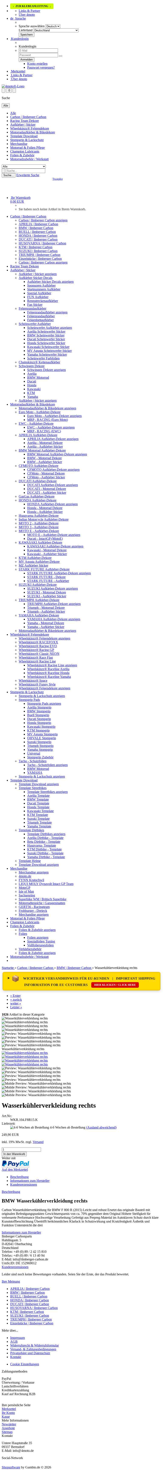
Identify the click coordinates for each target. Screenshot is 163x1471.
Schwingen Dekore (32, 366)
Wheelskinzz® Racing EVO (38, 646)
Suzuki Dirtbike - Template (45, 853)
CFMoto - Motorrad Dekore (46, 473)
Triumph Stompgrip (40, 746)
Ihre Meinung (11, 1281)
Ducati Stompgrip (39, 719)
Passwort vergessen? (41, 67)
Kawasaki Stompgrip (41, 726)
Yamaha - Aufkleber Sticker (45, 627)
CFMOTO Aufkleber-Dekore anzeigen (53, 469)
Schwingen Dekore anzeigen (46, 370)
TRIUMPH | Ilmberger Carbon (39, 255)
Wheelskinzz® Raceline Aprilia (48, 669)
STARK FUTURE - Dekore (46, 577)
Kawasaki (34, 389)
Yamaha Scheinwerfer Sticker (47, 354)
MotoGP (24, 887)
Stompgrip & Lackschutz (27, 140)
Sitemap (7, 1432)
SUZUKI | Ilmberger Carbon (38, 251)
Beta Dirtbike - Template (43, 841)
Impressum (17, 1338)
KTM (31, 393)
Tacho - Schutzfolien (32, 761)
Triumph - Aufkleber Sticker (46, 611)
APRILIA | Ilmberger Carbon (38, 224)
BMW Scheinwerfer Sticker (46, 335)
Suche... (8, 175)
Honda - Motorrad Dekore (44, 508)
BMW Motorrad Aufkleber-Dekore (42, 450)
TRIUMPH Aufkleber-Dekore (39, 600)
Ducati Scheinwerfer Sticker (46, 339)
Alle (13, 113)
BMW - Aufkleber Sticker (44, 462)
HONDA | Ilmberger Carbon (38, 235)
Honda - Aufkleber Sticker (45, 512)
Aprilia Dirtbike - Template (45, 838)
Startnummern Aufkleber (43, 289)
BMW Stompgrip (39, 711)
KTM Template (37, 815)
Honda (31, 385)
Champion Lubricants (24, 151)
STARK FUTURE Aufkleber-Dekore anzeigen (59, 573)
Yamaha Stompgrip (40, 749)
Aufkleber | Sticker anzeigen (38, 274)
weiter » (15, 1003)
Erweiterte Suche (27, 175)
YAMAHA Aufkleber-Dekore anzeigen (53, 619)
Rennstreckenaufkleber (42, 301)
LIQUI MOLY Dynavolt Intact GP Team (46, 884)
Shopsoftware (11, 1467)
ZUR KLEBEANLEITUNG (32, 6)
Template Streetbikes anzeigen (47, 792)
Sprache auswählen (32, 26)
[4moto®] (13, 86)
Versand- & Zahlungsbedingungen (33, 1349)
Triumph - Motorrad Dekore (46, 607)
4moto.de (25, 876)
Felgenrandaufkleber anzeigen (47, 312)
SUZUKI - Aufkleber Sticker (46, 596)
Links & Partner (29, 11)
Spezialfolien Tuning (41, 941)
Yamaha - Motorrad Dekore (45, 623)
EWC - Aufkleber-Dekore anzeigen (51, 427)
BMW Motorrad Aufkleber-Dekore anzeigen (57, 454)
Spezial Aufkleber (39, 293)
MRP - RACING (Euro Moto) (47, 420)
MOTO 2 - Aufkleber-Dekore (39, 523)
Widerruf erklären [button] (13, 1401)
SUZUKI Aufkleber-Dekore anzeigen (52, 588)
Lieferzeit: (8, 1123)
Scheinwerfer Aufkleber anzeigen (49, 327)
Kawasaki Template (40, 811)
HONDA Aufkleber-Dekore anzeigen (52, 504)
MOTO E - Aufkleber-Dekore (39, 531)
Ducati (31, 381)
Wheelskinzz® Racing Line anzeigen (52, 665)
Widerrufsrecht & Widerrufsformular (34, 1345)
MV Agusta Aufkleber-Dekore (39, 561)
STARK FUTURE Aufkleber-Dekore (44, 569)
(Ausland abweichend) (101, 1127)
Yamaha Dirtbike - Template (46, 857)
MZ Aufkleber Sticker (33, 565)
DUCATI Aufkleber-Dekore (38, 481)
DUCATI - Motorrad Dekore (46, 489)
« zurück (16, 999)
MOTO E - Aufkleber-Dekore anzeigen (53, 535)
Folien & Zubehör (22, 155)
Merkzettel (17, 71)
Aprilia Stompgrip (39, 707)
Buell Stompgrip (38, 715)
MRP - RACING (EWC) (44, 431)
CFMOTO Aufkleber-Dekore (38, 466)
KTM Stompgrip (38, 730)
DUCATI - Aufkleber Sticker (46, 492)
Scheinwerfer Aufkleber (35, 324)
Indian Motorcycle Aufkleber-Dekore (44, 519)
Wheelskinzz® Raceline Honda (48, 673)
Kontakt (15, 1357)
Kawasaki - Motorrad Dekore (47, 550)
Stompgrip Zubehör (40, 757)
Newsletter (9, 1424)
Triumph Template (39, 822)
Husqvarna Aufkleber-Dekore (39, 515)
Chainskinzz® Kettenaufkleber (39, 362)
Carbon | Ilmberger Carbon (28, 117)
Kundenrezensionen (23, 1184)
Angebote (8, 1428)
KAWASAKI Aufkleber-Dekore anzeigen (55, 546)
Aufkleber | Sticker (22, 124)
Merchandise (18, 144)
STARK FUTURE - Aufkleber (48, 581)
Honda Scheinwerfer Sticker (46, 343)
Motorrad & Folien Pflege (27, 147)
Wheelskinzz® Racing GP (36, 650)
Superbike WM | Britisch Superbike (42, 899)
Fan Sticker (34, 304)
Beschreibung (19, 1177)
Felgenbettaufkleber (40, 320)
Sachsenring (27, 895)
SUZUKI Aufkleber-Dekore (38, 584)
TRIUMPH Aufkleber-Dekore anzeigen (54, 604)
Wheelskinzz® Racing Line (37, 661)
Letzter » (16, 1007)
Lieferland (25, 30)
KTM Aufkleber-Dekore (35, 558)
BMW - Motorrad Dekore (44, 458)
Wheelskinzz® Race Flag (36, 657)
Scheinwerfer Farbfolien (43, 358)
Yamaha (32, 396)
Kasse (6, 1416)
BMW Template (38, 799)
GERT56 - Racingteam (34, 907)
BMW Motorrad (38, 377)
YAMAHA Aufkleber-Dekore (39, 615)
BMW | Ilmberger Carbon (36, 228)
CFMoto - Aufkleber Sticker (46, 477)
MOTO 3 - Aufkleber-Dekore (39, 527)
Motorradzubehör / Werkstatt (29, 159)
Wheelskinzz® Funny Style (37, 684)
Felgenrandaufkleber (32, 308)
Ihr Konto (8, 1413)
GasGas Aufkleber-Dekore (37, 496)
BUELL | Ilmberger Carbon (37, 232)
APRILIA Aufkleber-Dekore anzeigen (53, 439)
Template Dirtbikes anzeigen (46, 834)
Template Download (24, 136)
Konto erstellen (37, 63)
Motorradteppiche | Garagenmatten (42, 903)
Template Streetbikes (32, 788)
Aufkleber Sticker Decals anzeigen (50, 281)
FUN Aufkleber (37, 297)
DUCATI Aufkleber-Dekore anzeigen (52, 485)
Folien (23, 933)
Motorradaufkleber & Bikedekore (32, 132)
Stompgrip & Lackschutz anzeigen (42, 696)
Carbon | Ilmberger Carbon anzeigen (43, 220)
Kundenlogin (19, 38)
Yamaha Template (39, 826)
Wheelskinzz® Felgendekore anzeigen (44, 638)
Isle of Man (26, 891)
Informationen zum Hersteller (29, 1180)
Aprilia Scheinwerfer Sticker (46, 331)
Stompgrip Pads (29, 700)
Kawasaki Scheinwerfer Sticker (48, 347)
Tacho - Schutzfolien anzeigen (47, 765)
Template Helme (30, 861)
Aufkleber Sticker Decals (35, 278)
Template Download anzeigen (39, 784)
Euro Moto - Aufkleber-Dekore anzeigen (54, 416)
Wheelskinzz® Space (33, 680)
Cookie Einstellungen (24, 1364)
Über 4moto (27, 14)
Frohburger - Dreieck (33, 910)
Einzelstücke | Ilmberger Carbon (40, 258)
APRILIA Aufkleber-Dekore (38, 435)
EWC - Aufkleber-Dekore (36, 423)
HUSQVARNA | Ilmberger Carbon (42, 243)
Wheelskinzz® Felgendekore (29, 128)
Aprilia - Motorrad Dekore (45, 443)
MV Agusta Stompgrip (42, 734)
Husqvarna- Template (41, 845)
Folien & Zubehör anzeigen (37, 930)
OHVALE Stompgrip (41, 738)
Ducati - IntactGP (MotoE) (45, 538)
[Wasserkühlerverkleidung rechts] (25, 1053)
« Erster (15, 996)
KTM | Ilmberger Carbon (35, 247)
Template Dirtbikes (31, 830)
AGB (14, 1341)
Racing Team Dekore (24, 121)
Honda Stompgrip (39, 723)
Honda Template (38, 807)
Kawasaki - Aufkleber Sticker (47, 554)
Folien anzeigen (37, 937)
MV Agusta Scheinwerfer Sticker (49, 350)
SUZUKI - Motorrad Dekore (46, 592)
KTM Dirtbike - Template (44, 849)
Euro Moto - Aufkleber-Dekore (39, 412)
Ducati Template (38, 803)
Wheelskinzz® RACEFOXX (38, 642)
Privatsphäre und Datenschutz (30, 1353)
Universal (33, 753)
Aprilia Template (38, 795)
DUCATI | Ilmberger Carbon (38, 239)
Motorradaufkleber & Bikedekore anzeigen (47, 408)
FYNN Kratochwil (31, 880)
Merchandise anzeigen (34, 872)
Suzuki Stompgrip (39, 742)
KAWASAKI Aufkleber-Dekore (40, 542)
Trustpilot (57, 179)
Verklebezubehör (30, 949)
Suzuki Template (38, 818)
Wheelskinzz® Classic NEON (39, 653)
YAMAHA (34, 772)
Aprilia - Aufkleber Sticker (45, 446)
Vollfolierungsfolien (40, 945)
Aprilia (32, 373)
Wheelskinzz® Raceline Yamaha (49, 676)
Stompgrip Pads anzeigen (44, 703)
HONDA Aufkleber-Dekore (37, 500)
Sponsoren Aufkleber (41, 285)
